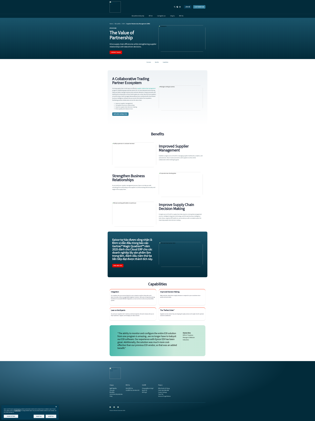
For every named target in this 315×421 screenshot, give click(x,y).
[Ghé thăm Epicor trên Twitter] (118, 408)
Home (111, 24)
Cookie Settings (162, 392)
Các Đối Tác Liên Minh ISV (132, 390)
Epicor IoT (144, 390)
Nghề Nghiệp (113, 388)
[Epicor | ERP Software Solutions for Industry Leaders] (115, 6)
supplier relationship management (146, 88)
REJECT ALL (39, 416)
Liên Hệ (187, 7)
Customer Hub (199, 7)
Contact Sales (116, 52)
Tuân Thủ (160, 394)
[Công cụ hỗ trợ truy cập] (180, 7)
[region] (30, 412)
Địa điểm (112, 392)
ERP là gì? (144, 392)
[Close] (56, 407)
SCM (123, 24)
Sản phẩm (118, 24)
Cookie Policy (17, 410)
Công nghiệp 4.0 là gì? (148, 388)
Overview (149, 62)
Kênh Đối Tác (129, 388)
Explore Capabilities (120, 114)
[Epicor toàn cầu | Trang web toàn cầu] (177, 7)
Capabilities (165, 62)
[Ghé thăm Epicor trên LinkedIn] (111, 408)
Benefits (157, 62)
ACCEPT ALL (51, 416)
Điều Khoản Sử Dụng (164, 388)
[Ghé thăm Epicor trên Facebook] (115, 408)
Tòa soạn (112, 390)
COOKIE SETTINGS (11, 416)
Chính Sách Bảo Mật (163, 390)
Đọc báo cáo (118, 265)
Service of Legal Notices (164, 396)
